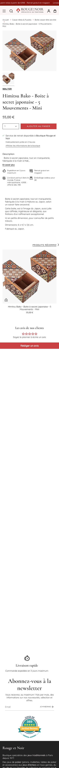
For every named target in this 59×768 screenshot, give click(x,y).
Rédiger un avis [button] (29, 345)
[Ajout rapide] (6, 300)
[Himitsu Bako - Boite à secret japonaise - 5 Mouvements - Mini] (29, 276)
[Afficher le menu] (4, 11)
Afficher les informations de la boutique (23, 145)
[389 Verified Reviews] (30, 739)
